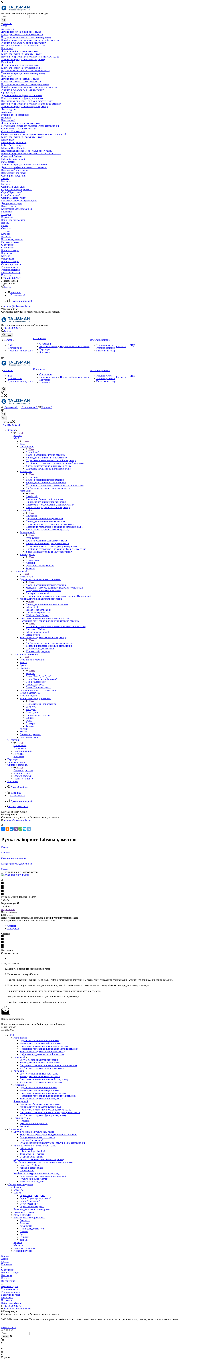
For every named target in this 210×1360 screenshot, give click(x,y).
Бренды (5, 1261)
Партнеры (6, 1275)
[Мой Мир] (12, 829)
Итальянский (27, 576)
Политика (6, 1300)
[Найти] (3, 20)
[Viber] (16, 829)
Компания (6, 1264)
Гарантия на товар (10, 1294)
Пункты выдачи (9, 1286)
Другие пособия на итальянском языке (46, 585)
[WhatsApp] (20, 829)
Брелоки (30, 673)
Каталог (18, 435)
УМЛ (22, 443)
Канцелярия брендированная (41, 704)
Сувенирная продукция (32, 659)
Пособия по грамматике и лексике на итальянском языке (55, 626)
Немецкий (31, 515)
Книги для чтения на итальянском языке (47, 604)
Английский (32, 452)
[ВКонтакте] (3, 829)
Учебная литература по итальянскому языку (49, 643)
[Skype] (24, 829)
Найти (5, 1337)
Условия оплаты (9, 1289)
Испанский (32, 477)
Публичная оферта (11, 1303)
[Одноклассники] (7, 829)
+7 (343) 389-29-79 (11, 278)
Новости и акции (10, 1272)
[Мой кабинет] (2, 393)
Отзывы (11, 925)
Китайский (32, 496)
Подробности (8, 909)
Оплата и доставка (23, 770)
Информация (8, 1281)
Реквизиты (7, 1297)
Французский (33, 538)
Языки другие (33, 560)
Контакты (6, 1278)
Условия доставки (10, 1292)
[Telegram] (29, 829)
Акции (4, 1258)
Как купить (13, 928)
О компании (20, 745)
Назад (20, 432)
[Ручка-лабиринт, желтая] (15, 874)
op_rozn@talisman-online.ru (17, 306)
